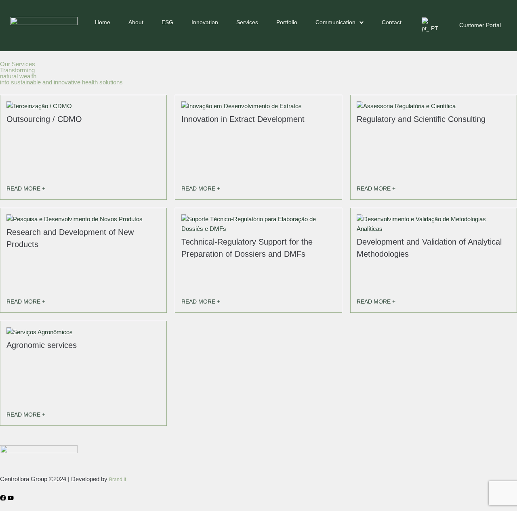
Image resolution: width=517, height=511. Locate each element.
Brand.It (117, 479)
